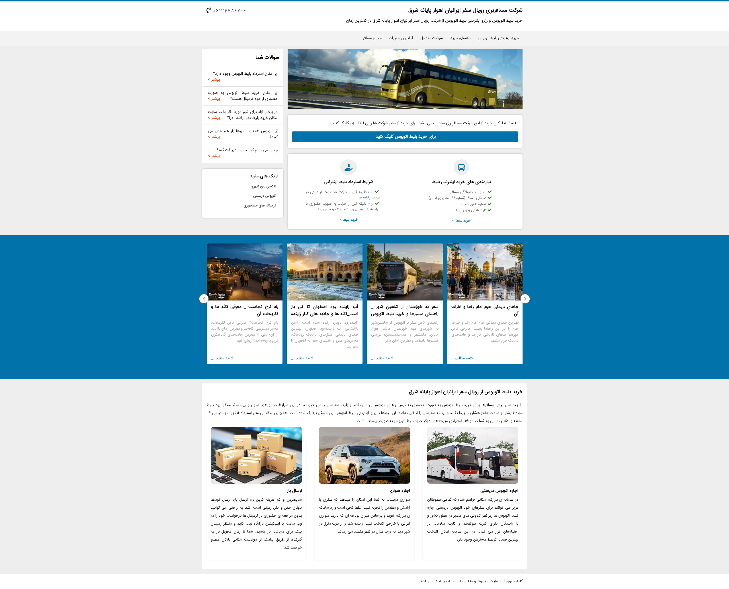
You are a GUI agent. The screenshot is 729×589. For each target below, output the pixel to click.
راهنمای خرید (460, 38)
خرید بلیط (463, 221)
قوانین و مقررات (401, 38)
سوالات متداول (432, 38)
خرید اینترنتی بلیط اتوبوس (498, 38)
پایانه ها (364, 197)
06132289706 (229, 11)
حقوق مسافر (372, 38)
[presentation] (525, 298)
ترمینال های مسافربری (259, 205)
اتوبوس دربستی (264, 196)
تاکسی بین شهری (263, 186)
